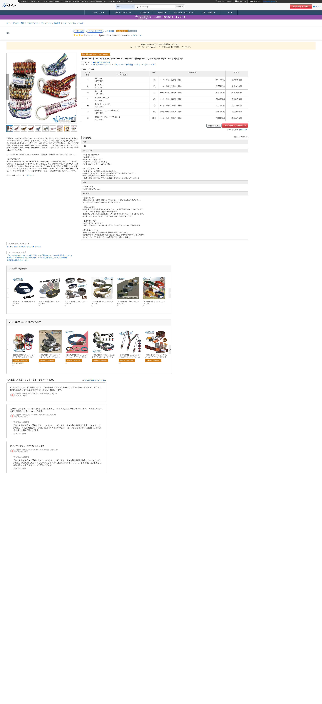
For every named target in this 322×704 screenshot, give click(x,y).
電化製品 (161, 12)
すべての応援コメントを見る (95, 380)
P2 (7, 33)
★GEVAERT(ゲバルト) (101, 62)
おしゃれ (10, 246)
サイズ (29, 246)
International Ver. (254, 1)
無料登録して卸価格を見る (235, 125)
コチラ (28, 175)
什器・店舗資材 (207, 12)
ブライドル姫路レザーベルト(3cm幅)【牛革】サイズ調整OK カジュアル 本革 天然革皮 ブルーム (39, 255)
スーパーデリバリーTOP (15, 23)
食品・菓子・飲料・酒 (182, 12)
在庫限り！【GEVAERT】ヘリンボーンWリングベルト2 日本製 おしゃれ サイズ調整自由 (37, 258)
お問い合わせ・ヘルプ (225, 1)
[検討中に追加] (31, 296)
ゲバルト (38, 246)
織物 (15, 246)
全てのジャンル (33, 23)
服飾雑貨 (57, 23)
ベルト (81, 23)
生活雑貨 (143, 12)
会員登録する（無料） (301, 7)
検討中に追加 (215, 126)
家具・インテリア (122, 12)
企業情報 (110, 31)
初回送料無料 (121, 31)
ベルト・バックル (69, 23)
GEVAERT (22, 246)
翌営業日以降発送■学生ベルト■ (17, 260)
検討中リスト (241, 1)
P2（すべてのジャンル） (102, 65)
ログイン (318, 6)
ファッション (97, 12)
